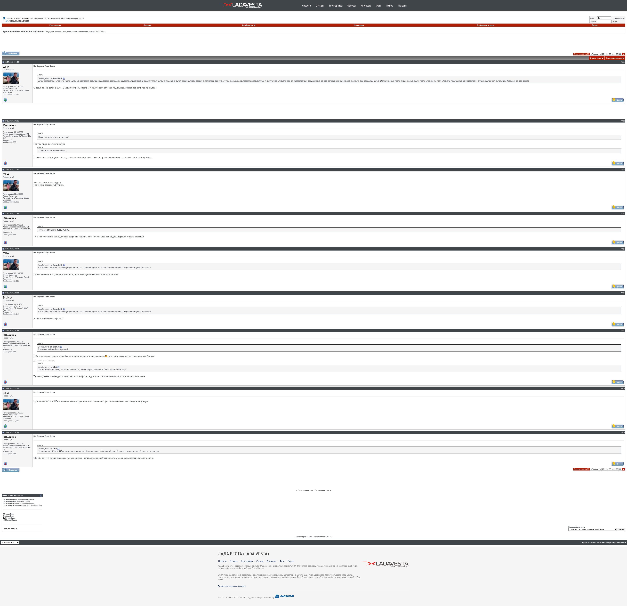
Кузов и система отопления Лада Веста (67, 18)
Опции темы (595, 58)
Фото (378, 5)
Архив (616, 542)
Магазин (402, 5)
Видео (389, 5)
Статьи (259, 561)
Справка (147, 25)
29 (607, 54)
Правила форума (10, 529)
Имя (592, 18)
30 (610, 54)
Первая (594, 54)
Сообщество (247, 25)
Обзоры (351, 5)
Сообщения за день (485, 25)
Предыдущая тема (305, 490)
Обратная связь (588, 542)
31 (613, 54)
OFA (6, 66)
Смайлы (6, 516)
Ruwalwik (9, 125)
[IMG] (5, 518)
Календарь (359, 25)
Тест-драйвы (336, 5)
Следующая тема (322, 490)
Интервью (366, 5)
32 (617, 54)
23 (603, 54)
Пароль (593, 21)
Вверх (623, 542)
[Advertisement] (313, 43)
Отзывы (320, 5)
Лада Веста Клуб (13, 18)
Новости (306, 5)
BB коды (6, 514)
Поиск (595, 25)
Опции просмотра (614, 58)
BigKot (7, 297)
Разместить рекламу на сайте (232, 586)
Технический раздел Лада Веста (35, 18)
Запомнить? (620, 18)
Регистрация (55, 25)
